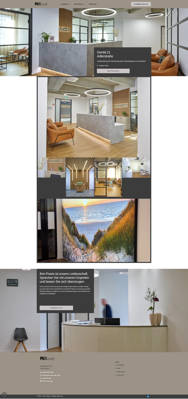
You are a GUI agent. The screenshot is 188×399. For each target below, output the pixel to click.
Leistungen (64, 4)
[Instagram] (150, 396)
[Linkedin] (148, 396)
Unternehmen (78, 4)
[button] (4, 394)
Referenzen (93, 4)
